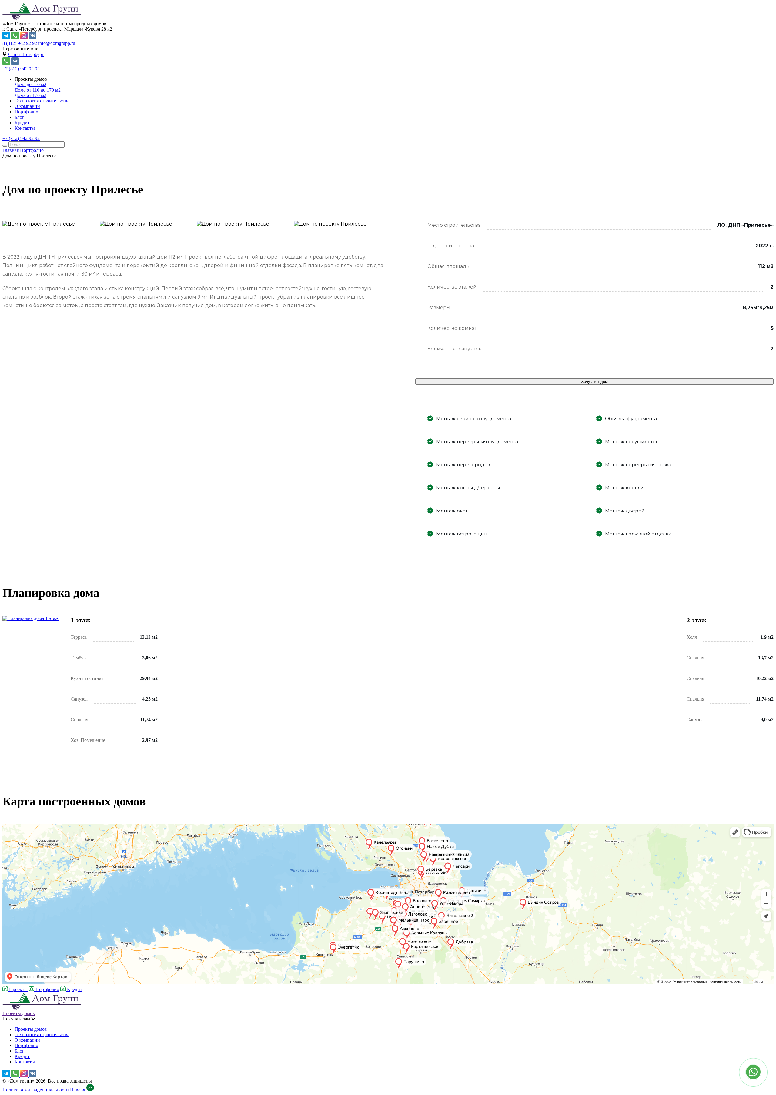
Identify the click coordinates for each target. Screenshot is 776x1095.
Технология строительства (42, 100)
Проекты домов (18, 1013)
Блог (19, 117)
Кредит (22, 122)
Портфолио (26, 111)
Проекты (18, 989)
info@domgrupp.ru (56, 43)
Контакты (25, 128)
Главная (10, 150)
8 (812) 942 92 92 (19, 43)
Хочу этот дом (594, 381)
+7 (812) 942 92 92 (21, 68)
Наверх (78, 1089)
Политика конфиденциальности (35, 1089)
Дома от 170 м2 (30, 95)
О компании (27, 106)
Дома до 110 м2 (30, 84)
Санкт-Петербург (26, 54)
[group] (195, 215)
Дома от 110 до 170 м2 (38, 89)
